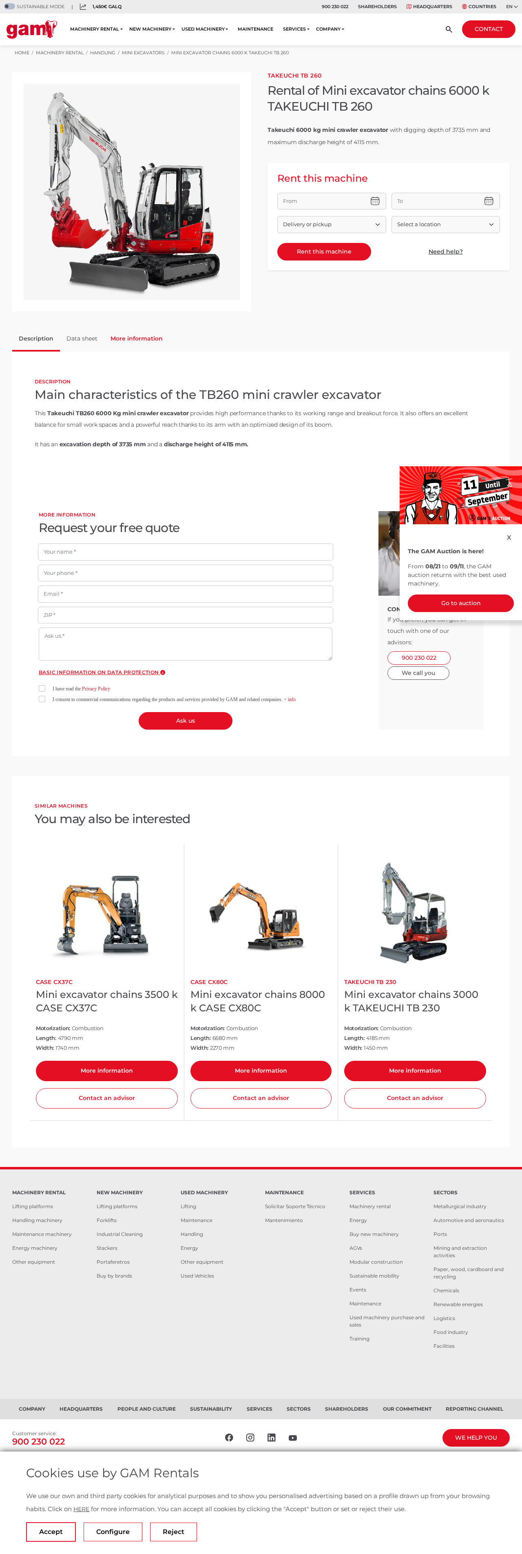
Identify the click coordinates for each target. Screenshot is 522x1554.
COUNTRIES (482, 6)
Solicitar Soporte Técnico (295, 1206)
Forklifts (107, 1220)
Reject (173, 1532)
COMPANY (328, 29)
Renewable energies (458, 1304)
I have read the (81, 689)
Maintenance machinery (42, 1234)
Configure (113, 1532)
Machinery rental (370, 1206)
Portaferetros (113, 1262)
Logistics (444, 1318)
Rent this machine (324, 251)
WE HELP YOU (476, 1437)
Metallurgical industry (460, 1206)
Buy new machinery (374, 1234)
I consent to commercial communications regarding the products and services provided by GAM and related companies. (174, 699)
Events (357, 1290)
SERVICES (294, 29)
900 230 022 (335, 6)
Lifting (188, 1206)
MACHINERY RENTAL (94, 29)
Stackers (107, 1248)
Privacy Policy (96, 689)
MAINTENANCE (255, 29)
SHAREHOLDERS (377, 6)
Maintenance (196, 1220)
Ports (440, 1234)
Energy (189, 1248)
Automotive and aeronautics (469, 1220)
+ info (290, 699)
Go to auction (461, 603)
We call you (418, 673)
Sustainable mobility (374, 1276)
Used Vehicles (197, 1276)
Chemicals (446, 1290)
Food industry (451, 1332)
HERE (81, 1509)
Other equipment (33, 1262)
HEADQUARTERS (432, 6)
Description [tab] (36, 338)
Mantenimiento (284, 1220)
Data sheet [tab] (81, 338)
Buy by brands (114, 1276)
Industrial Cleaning (120, 1234)
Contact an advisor (107, 1098)
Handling (192, 1234)
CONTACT (489, 29)
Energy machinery (35, 1248)
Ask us (185, 720)
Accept (51, 1532)
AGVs (355, 1248)
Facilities (444, 1346)
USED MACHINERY (203, 29)
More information (107, 1070)
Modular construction (376, 1262)
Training (359, 1339)
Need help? (446, 251)
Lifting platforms (32, 1206)
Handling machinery (37, 1220)
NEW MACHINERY (150, 29)
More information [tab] (137, 338)
